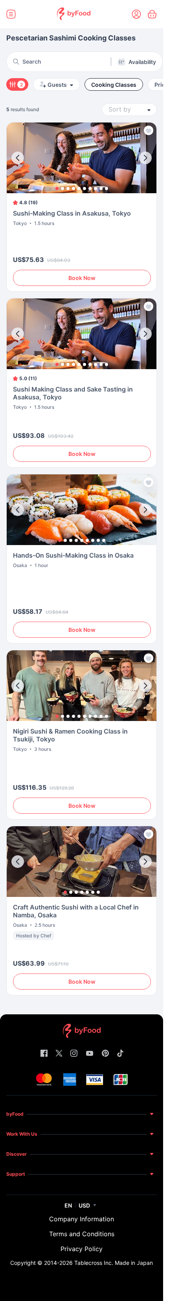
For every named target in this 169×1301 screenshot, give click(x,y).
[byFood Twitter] (59, 1053)
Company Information (81, 1219)
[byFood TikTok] (120, 1053)
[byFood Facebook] (44, 1053)
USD (84, 1205)
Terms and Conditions (81, 1234)
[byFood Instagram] (74, 1053)
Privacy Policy (82, 1249)
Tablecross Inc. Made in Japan (113, 1262)
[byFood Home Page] (73, 14)
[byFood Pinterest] (105, 1053)
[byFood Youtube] (89, 1053)
